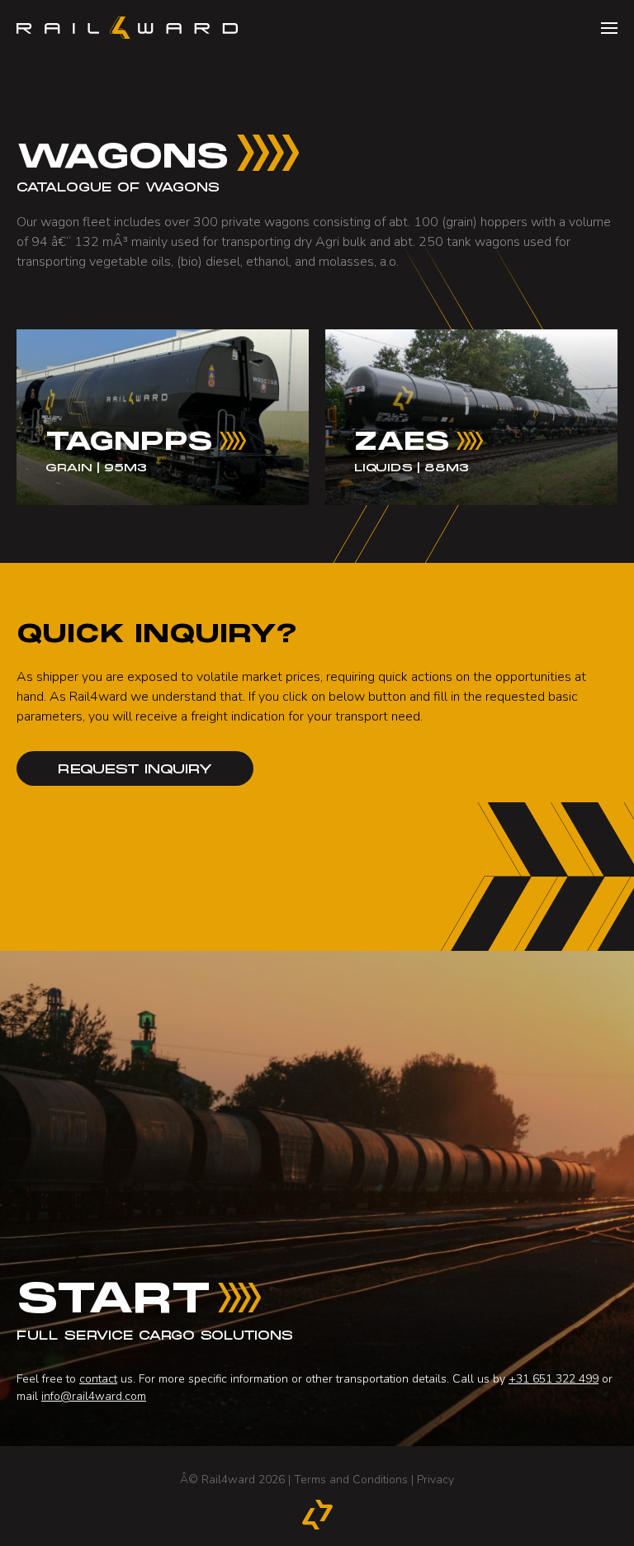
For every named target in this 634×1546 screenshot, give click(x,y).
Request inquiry (135, 770)
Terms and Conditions (351, 1479)
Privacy (435, 1479)
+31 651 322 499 (554, 1379)
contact (98, 1379)
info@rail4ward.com (93, 1396)
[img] (163, 416)
